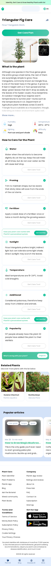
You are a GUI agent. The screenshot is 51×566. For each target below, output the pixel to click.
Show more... (8, 115)
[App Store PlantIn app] (37, 515)
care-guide (13, 423)
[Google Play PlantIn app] (37, 523)
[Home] (2, 9)
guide (33, 423)
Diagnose (42, 356)
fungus (24, 423)
